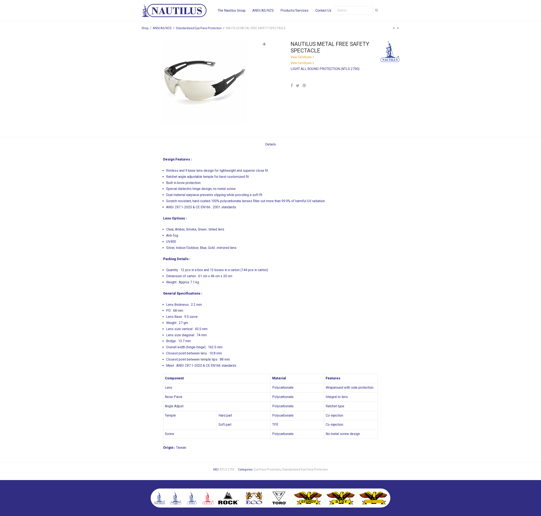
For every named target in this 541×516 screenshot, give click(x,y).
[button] (376, 10)
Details (270, 144)
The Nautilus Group (232, 10)
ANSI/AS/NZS (263, 10)
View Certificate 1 (302, 57)
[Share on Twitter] (297, 86)
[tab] (270, 144)
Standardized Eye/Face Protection (199, 28)
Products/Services (294, 10)
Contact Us (323, 10)
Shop (145, 28)
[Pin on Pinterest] (304, 86)
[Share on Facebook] (292, 86)
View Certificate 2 (302, 63)
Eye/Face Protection (267, 469)
